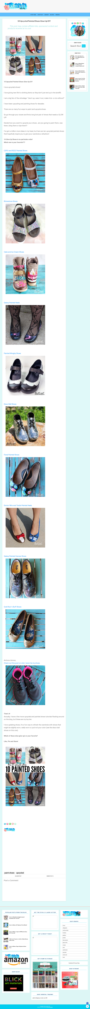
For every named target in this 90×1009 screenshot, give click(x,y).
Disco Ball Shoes (10, 404)
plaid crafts (65, 942)
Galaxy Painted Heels (12, 303)
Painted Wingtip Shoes (12, 353)
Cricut (64, 925)
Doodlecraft (48, 1006)
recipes (64, 945)
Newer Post (50, 876)
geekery (64, 935)
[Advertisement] (34, 891)
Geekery (46, 14)
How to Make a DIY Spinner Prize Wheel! (18, 925)
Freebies (58, 14)
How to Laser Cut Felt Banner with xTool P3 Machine (80, 80)
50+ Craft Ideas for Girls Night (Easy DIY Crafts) (79, 57)
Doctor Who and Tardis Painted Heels (18, 505)
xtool (64, 957)
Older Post (18, 876)
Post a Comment (11, 880)
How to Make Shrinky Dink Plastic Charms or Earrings (80, 72)
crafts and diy (65, 930)
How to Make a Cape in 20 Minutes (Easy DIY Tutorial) (18, 932)
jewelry (64, 937)
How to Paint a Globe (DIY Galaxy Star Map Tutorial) (80, 87)
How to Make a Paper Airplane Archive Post (17, 947)
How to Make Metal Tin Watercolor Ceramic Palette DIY (79, 65)
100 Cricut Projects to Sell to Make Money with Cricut (18, 939)
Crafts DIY (40, 14)
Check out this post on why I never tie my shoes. (22, 663)
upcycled (20, 873)
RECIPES (52, 14)
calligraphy (65, 927)
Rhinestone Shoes (11, 201)
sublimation (65, 949)
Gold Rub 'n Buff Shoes (12, 607)
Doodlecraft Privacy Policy (74, 963)
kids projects (65, 940)
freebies (64, 932)
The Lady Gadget (49, 1007)
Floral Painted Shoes (11, 455)
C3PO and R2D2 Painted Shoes (15, 151)
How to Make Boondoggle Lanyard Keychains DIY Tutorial (16, 917)
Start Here (33, 14)
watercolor (65, 954)
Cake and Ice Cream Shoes (14, 252)
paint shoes (9, 873)
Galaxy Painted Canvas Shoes (15, 556)
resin (64, 947)
